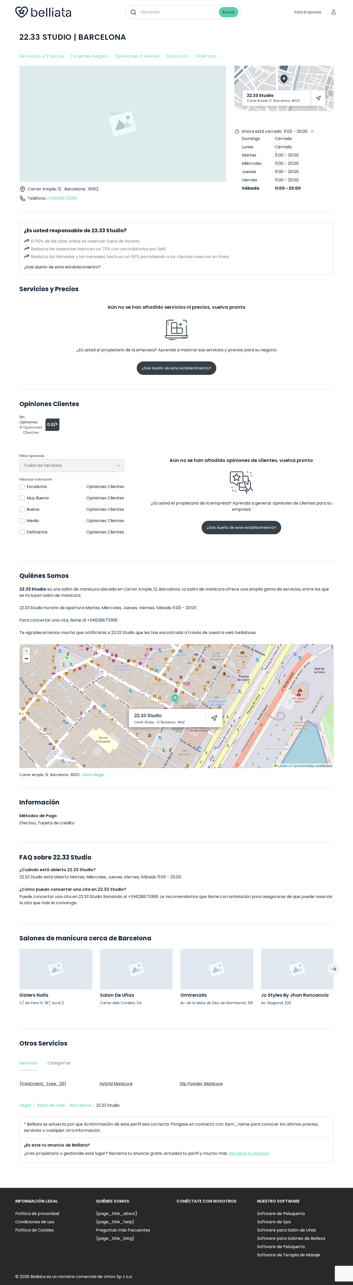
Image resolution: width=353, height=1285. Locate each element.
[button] (175, 698)
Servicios (28, 1063)
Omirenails (193, 995)
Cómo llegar (93, 774)
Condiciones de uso (34, 1222)
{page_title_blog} (115, 1238)
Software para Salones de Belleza (291, 1238)
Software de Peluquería (281, 1214)
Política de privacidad (37, 1214)
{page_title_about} (116, 1214)
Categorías (59, 1063)
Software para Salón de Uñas (286, 1230)
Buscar (228, 12)
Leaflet (282, 765)
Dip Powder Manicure (201, 1084)
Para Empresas (308, 12)
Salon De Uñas (117, 995)
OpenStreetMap (304, 765)
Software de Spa (274, 1222)
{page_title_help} (115, 1222)
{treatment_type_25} (42, 1084)
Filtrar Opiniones (31, 456)
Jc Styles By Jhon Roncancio (295, 995)
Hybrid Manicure (116, 1084)
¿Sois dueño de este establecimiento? (62, 267)
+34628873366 (62, 198)
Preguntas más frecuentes (123, 1230)
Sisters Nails (33, 995)
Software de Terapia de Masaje (288, 1255)
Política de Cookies (34, 1230)
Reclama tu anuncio (249, 1153)
